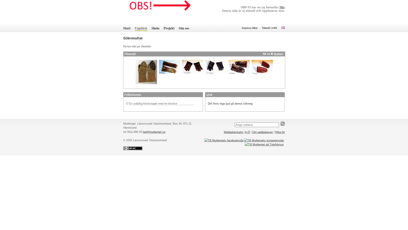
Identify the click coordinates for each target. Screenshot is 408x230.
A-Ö (247, 132)
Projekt (169, 28)
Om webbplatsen (262, 132)
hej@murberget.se (154, 132)
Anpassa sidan (249, 28)
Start (126, 28)
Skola (155, 28)
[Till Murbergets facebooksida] (223, 140)
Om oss (184, 28)
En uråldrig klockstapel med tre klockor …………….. (161, 103)
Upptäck (141, 28)
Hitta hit (280, 132)
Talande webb (269, 28)
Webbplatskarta (233, 132)
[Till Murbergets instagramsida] (264, 140)
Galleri (278, 54)
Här (282, 7)
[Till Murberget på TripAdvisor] (264, 144)
